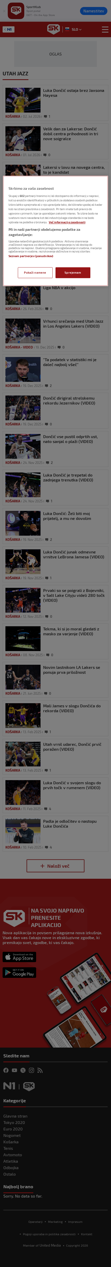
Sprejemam (73, 272)
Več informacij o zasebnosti (67, 222)
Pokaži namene (35, 272)
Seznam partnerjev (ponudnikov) (31, 256)
